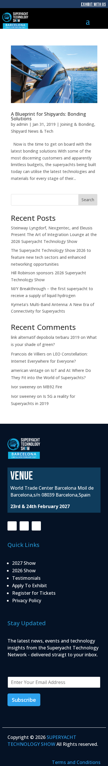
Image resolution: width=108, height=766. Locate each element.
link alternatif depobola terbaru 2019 (45, 337)
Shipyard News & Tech (32, 131)
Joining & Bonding (77, 124)
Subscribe (24, 699)
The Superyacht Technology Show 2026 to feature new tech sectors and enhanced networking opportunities (51, 257)
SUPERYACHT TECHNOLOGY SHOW (41, 740)
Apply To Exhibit (29, 585)
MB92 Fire (52, 386)
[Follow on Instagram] (24, 526)
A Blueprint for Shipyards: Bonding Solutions (48, 116)
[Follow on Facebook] (12, 526)
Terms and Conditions (76, 762)
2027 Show (24, 563)
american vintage (27, 370)
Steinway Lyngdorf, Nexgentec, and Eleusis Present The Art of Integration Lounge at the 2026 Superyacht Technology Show (54, 234)
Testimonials (26, 578)
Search (88, 199)
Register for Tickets (34, 593)
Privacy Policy (26, 600)
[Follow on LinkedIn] (36, 526)
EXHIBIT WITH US (93, 4)
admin (22, 124)
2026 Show (24, 570)
